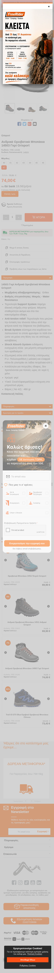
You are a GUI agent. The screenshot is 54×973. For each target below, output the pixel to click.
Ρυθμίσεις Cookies (28, 965)
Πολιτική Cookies (34, 954)
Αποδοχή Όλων (27, 960)
